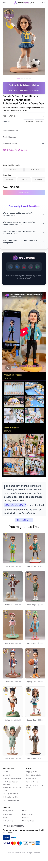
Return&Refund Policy (33, 775)
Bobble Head (35, 170)
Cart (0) (43, 2)
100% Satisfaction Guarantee (15, 150)
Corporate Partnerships (11, 800)
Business (25, 817)
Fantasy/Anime (8, 821)
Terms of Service (32, 782)
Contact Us (6, 775)
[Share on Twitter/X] (10, 266)
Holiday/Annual (8, 811)
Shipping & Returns (10, 143)
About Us (6, 772)
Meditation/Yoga (28, 821)
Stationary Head (13, 170)
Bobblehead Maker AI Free (12, 778)
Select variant (24, 192)
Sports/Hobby (28, 121)
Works (24, 811)
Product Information (10, 130)
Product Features (9, 137)
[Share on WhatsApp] (37, 266)
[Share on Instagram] (30, 266)
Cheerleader (39, 121)
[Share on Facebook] (17, 266)
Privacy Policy (31, 778)
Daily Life (6, 817)
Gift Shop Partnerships (11, 793)
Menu (4, 2)
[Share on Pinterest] (24, 266)
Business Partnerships (10, 797)
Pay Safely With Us (13, 826)
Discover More (22, 520)
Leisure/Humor (27, 814)
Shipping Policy (31, 772)
